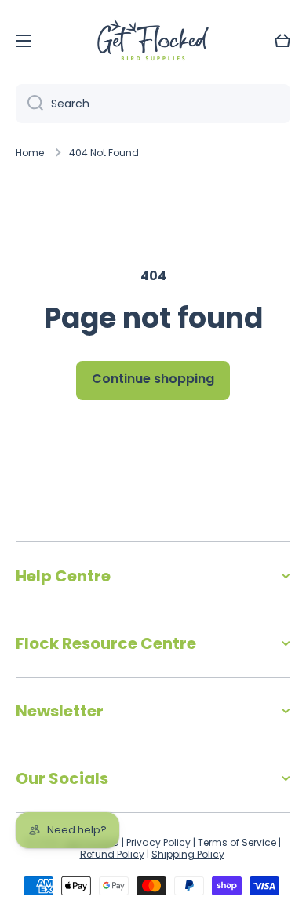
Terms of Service (237, 842)
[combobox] (153, 103)
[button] (282, 41)
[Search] (29, 103)
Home (30, 153)
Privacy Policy (158, 842)
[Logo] (153, 41)
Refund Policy (112, 854)
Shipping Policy (187, 854)
